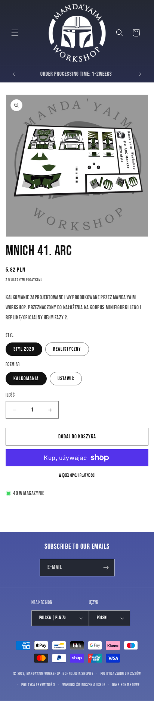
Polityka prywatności (38, 684)
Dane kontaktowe (126, 684)
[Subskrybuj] (106, 567)
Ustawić (66, 378)
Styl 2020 (23, 349)
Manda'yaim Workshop (43, 673)
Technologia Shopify (77, 673)
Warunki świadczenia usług (83, 684)
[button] (15, 33)
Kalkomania (26, 378)
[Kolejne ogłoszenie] (140, 74)
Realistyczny (67, 349)
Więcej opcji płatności (77, 475)
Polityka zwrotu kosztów (121, 673)
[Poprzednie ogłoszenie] (14, 74)
